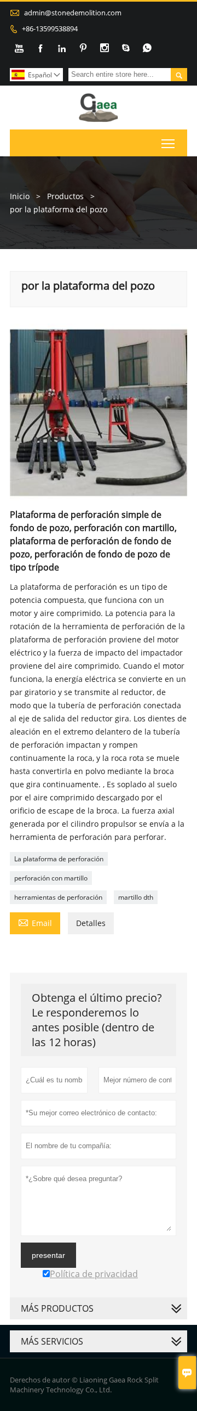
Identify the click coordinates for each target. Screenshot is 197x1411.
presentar (48, 1255)
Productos (65, 196)
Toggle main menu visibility (168, 143)
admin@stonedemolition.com (72, 13)
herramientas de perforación (58, 897)
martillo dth (135, 897)
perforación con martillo (51, 878)
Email (35, 922)
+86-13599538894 (50, 28)
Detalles (91, 923)
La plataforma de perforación (58, 858)
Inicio (20, 196)
